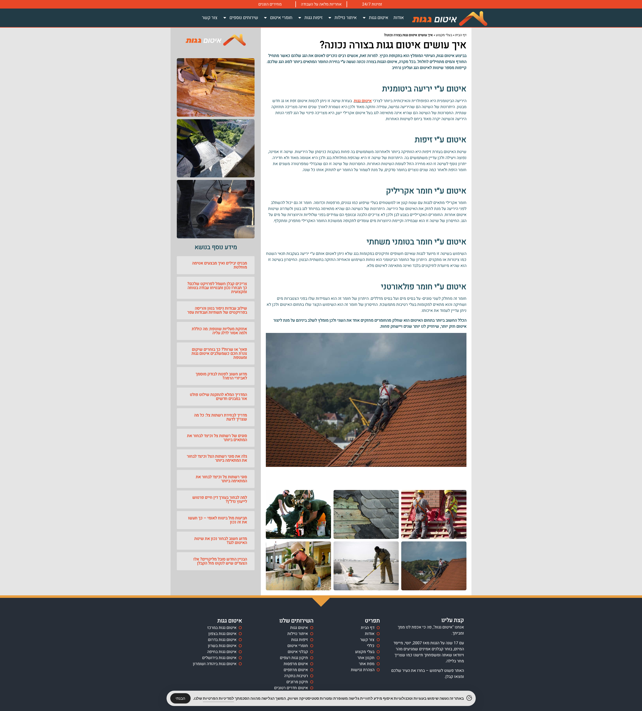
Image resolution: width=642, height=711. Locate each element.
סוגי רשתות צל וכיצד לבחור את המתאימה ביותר (221, 479)
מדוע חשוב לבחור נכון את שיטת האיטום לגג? (220, 541)
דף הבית (460, 35)
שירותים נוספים (243, 17)
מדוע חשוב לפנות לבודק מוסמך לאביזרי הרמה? (221, 376)
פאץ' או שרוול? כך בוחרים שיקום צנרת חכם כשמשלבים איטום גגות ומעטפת (219, 353)
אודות (398, 17)
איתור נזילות (346, 17)
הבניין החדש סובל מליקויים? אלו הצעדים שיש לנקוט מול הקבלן (220, 561)
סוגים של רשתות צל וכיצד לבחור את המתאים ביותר (217, 438)
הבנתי (180, 698)
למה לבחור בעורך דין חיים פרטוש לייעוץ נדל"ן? (219, 499)
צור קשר (209, 17)
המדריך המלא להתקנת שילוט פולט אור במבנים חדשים (218, 397)
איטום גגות (378, 17)
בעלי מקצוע (444, 35)
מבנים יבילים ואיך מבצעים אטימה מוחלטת (219, 265)
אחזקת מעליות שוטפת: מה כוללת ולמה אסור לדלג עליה (219, 331)
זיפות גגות (313, 17)
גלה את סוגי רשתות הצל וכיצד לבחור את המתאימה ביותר (217, 458)
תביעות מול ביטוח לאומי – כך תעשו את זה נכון (217, 520)
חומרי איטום (281, 17)
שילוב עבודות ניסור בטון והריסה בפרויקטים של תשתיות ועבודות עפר (217, 310)
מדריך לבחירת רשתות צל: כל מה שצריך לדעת (220, 417)
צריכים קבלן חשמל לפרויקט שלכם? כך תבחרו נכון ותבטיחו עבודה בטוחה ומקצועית (217, 288)
